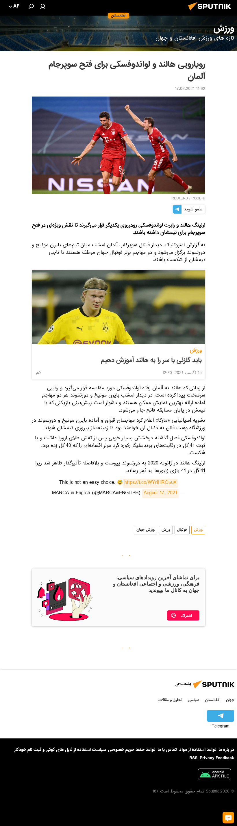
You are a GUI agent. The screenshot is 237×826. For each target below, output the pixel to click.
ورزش (196, 350)
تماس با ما (167, 750)
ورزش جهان (145, 530)
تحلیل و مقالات (170, 700)
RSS (193, 758)
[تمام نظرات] (228, 817)
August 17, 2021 (160, 493)
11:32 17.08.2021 (190, 89)
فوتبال (182, 530)
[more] (38, 373)
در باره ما (226, 750)
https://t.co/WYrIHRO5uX (150, 483)
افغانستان (212, 700)
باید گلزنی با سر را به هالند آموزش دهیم (151, 360)
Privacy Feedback (217, 758)
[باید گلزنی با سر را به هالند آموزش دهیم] (118, 307)
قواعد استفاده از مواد (197, 750)
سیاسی (193, 700)
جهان (230, 700)
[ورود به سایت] (43, 6)
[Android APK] (214, 775)
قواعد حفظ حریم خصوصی (131, 750)
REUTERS (179, 198)
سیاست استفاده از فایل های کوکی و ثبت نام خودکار (60, 750)
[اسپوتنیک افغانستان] (211, 12)
